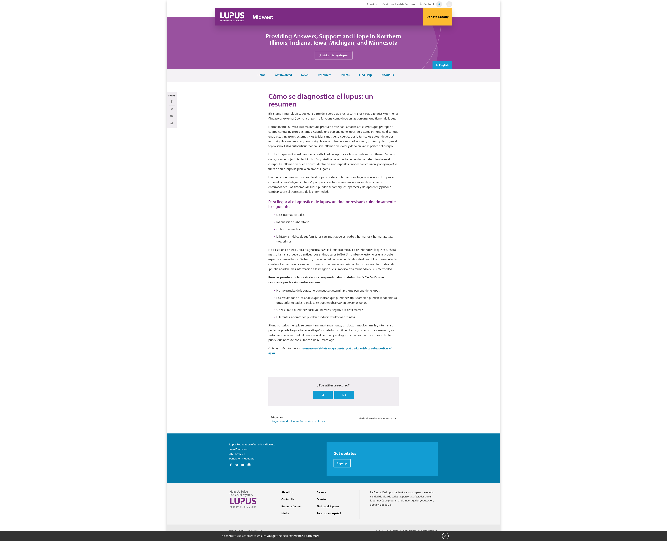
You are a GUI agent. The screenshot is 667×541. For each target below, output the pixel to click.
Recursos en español (329, 513)
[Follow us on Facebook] (230, 465)
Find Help (365, 75)
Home (261, 75)
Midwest (263, 17)
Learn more (311, 536)
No (344, 395)
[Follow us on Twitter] (236, 465)
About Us (372, 4)
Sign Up (342, 463)
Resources (324, 75)
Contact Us (287, 499)
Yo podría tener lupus (312, 421)
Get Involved (283, 75)
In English (442, 65)
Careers (321, 492)
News (304, 75)
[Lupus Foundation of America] (232, 16)
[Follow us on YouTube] (242, 465)
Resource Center (291, 506)
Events (345, 75)
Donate (321, 499)
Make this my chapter (335, 55)
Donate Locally (437, 17)
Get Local (428, 4)
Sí (323, 395)
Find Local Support (328, 506)
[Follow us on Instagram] (249, 465)
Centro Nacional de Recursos (398, 4)
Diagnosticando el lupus (285, 421)
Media (285, 513)
